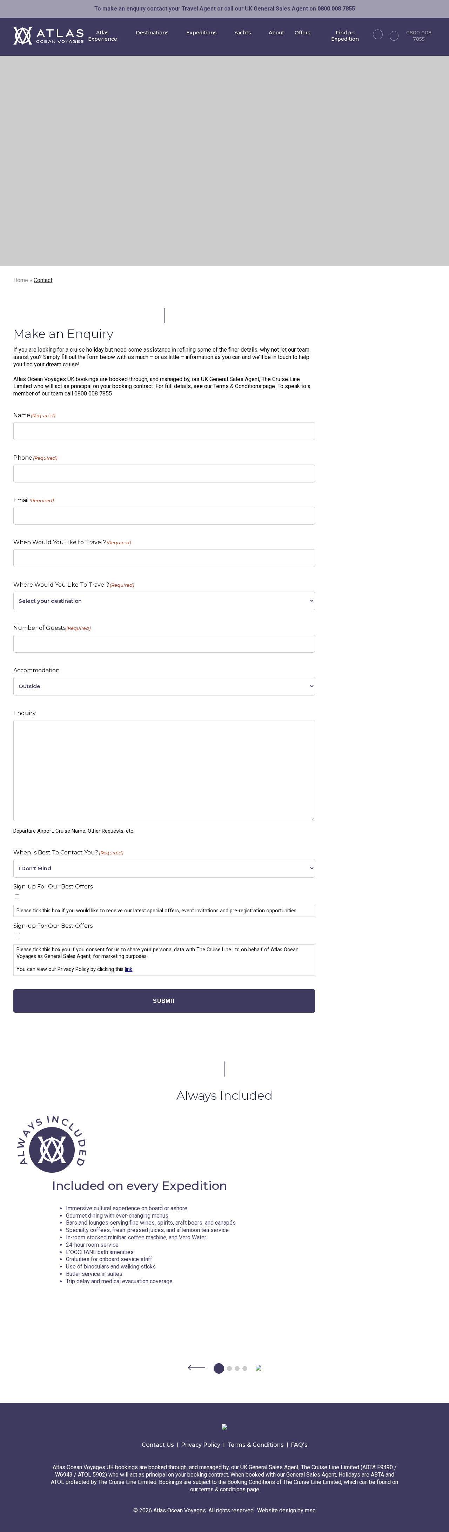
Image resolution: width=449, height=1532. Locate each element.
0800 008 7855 (418, 35)
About (276, 32)
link (128, 969)
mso (310, 1510)
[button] (196, 1369)
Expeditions (201, 32)
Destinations (152, 32)
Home (20, 280)
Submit (164, 1001)
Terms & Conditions (255, 1444)
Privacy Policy (200, 1444)
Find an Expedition (345, 35)
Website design (276, 1510)
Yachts (242, 32)
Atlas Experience (102, 35)
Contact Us (158, 1444)
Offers (302, 32)
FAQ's (299, 1444)
